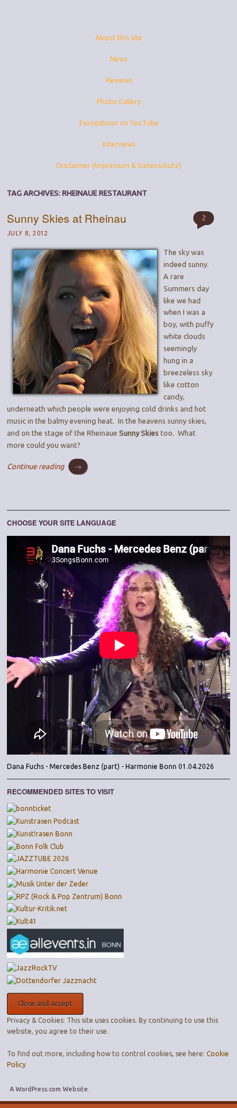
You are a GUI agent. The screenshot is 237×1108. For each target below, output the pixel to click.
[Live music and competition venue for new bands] (64, 896)
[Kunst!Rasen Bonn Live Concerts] (39, 833)
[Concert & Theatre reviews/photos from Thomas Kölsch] (37, 908)
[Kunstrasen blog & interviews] (43, 821)
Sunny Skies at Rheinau (67, 218)
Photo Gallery (119, 101)
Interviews (118, 144)
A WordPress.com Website (49, 1089)
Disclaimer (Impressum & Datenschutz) (118, 165)
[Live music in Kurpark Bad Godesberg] (48, 884)
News (118, 59)
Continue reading (44, 466)
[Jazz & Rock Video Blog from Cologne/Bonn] (32, 968)
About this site (118, 37)
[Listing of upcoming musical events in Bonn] (65, 955)
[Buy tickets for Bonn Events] (29, 808)
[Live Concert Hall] (52, 871)
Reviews (119, 80)
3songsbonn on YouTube (119, 123)
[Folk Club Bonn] (35, 846)
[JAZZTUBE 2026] (38, 858)
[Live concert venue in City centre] (22, 921)
